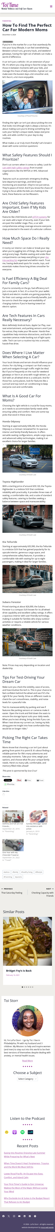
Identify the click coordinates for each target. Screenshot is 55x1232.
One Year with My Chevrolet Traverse (10, 853)
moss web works (47, 1227)
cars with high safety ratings (15, 167)
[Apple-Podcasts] (16, 1132)
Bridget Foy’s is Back (19, 970)
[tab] (22, 987)
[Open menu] (51, 6)
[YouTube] (19, 1216)
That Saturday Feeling (11, 891)
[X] (9, 1216)
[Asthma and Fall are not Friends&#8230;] (13, 816)
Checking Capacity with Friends (43, 892)
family (15, 872)
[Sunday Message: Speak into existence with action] (36, 816)
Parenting (6, 21)
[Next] (48, 951)
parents (18, 877)
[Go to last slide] (7, 951)
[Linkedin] (25, 1216)
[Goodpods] (8, 1132)
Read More (27, 1060)
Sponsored (7, 42)
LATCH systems (39, 217)
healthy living (26, 872)
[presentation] (27, 941)
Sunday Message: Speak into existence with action (36, 826)
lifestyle (38, 872)
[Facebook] (3, 1216)
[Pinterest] (30, 1216)
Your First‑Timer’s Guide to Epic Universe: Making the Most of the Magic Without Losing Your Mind (25, 1188)
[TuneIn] (32, 1132)
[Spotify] (24, 1132)
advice (6, 872)
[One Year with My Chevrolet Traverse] (13, 845)
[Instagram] (14, 1216)
